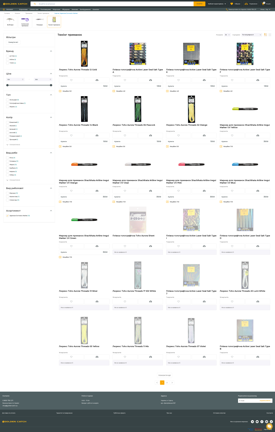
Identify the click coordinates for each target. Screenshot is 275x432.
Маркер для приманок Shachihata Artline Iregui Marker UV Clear (137, 181)
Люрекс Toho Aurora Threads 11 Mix (131, 346)
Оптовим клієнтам (219, 413)
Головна (7, 13)
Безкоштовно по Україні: (242, 9)
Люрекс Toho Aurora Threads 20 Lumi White (242, 291)
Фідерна (66, 9)
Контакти (270, 413)
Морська (56, 9)
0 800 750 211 (8, 400)
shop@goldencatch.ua (10, 405)
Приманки (28, 13)
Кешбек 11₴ (228, 146)
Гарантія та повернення (64, 413)
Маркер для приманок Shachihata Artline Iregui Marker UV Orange (84, 181)
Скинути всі (13, 42)
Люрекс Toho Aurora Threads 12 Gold (78, 69)
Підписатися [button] (265, 400)
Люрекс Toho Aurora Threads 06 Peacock (134, 125)
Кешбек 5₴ (67, 91)
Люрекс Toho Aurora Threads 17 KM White (134, 291)
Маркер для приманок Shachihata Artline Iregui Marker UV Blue (245, 181)
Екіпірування (85, 9)
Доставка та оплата (8, 413)
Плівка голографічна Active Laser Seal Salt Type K (191, 70)
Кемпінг (96, 9)
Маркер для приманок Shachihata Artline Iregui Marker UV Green (84, 237)
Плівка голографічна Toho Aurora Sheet (133, 236)
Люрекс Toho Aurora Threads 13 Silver (78, 291)
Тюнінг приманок (43, 13)
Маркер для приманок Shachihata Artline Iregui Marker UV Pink (191, 181)
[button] (235, 3)
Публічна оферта (119, 413)
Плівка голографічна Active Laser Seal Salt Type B (245, 347)
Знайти (199, 4)
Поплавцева (45, 9)
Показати (219, 35)
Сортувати (236, 35)
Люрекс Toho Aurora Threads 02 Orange (186, 125)
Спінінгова (34, 9)
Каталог (17, 13)
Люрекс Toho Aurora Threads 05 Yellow (79, 346)
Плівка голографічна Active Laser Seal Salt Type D (245, 237)
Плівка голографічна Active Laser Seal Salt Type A (138, 70)
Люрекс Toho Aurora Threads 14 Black (78, 125)
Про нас (169, 413)
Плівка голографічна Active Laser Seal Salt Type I (191, 237)
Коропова (23, 9)
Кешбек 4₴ (120, 91)
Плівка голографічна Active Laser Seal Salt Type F (245, 70)
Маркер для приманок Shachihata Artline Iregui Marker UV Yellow (245, 126)
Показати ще (164, 375)
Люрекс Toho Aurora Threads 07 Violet (186, 346)
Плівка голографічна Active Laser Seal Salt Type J (191, 292)
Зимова (75, 9)
